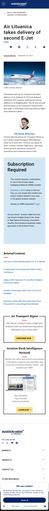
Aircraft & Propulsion (17, 15)
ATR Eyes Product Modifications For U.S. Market (24, 261)
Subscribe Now (23, 338)
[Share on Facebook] (36, 47)
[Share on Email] (11, 47)
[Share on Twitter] (28, 47)
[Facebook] (7, 443)
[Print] (44, 47)
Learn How (23, 410)
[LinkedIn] (17, 443)
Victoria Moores (10, 56)
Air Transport (19, 12)
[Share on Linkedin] (19, 47)
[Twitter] (3, 443)
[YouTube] (12, 443)
